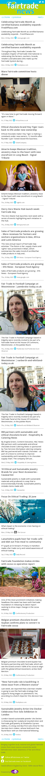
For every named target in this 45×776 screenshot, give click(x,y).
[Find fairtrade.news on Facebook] (43, 2)
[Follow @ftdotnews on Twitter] (40, 2)
